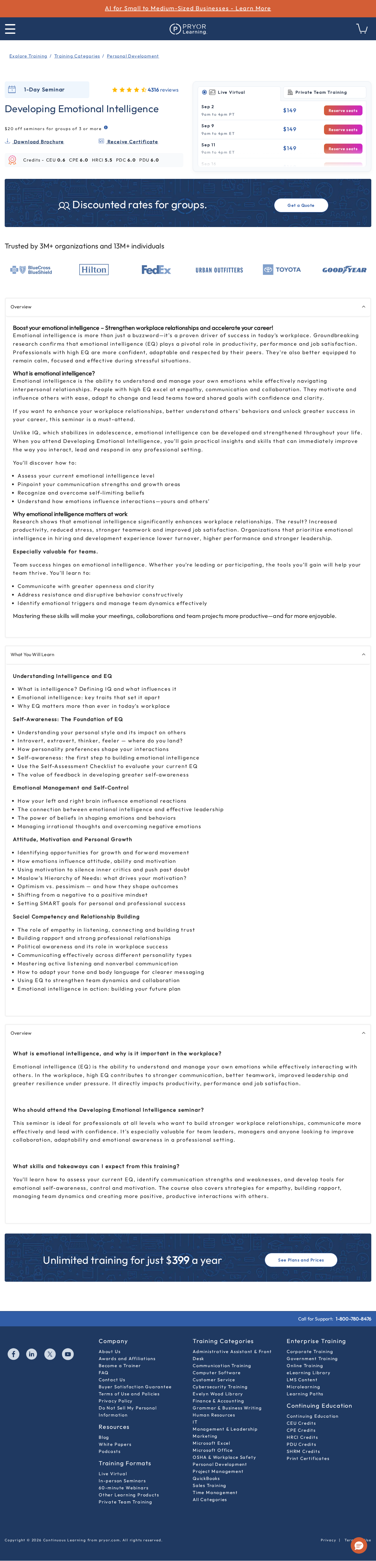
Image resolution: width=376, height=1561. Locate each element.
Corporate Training (310, 1351)
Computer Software (217, 1372)
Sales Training (209, 1485)
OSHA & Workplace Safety (224, 1457)
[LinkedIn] (32, 1354)
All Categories (210, 1499)
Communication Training (222, 1365)
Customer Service (214, 1379)
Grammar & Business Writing (227, 1408)
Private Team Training (125, 1502)
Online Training (305, 1365)
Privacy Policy (116, 1401)
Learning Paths (305, 1394)
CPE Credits (301, 1430)
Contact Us (112, 1379)
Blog (104, 1437)
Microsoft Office (213, 1450)
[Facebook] (14, 1354)
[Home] (188, 28)
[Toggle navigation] (10, 29)
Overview (21, 307)
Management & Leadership (225, 1429)
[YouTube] (68, 1354)
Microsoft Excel (211, 1443)
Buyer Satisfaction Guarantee (135, 1386)
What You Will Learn (32, 654)
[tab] (239, 92)
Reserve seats (343, 110)
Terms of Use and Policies (129, 1394)
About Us (109, 1351)
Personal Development (220, 1464)
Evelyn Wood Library (218, 1394)
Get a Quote (301, 205)
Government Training (312, 1358)
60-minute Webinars (123, 1488)
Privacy (328, 1540)
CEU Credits (301, 1423)
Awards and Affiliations (127, 1358)
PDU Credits (301, 1444)
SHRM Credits (303, 1451)
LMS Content (302, 1379)
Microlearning (303, 1386)
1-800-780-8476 (353, 1319)
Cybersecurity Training (220, 1386)
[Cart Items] (362, 31)
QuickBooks (206, 1478)
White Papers (115, 1444)
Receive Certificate (132, 141)
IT (195, 1422)
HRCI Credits (302, 1437)
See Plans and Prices (301, 1260)
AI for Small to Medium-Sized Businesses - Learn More (188, 8)
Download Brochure (38, 141)
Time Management (215, 1492)
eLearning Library (309, 1372)
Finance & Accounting (218, 1401)
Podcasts (109, 1451)
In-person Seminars (122, 1480)
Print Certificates (308, 1458)
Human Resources (214, 1415)
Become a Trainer (120, 1365)
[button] (359, 1545)
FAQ (103, 1372)
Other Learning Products (129, 1495)
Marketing (205, 1436)
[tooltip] (106, 128)
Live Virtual (113, 1473)
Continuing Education (313, 1416)
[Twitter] (50, 1354)
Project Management (218, 1471)
